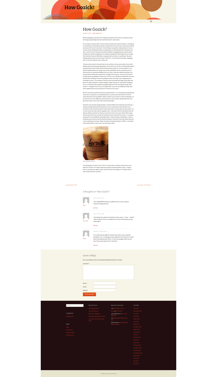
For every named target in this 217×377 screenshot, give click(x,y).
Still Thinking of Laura (94, 308)
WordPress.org (70, 335)
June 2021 (136, 321)
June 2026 (136, 308)
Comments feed (70, 332)
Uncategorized (98, 33)
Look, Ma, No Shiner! (145, 185)
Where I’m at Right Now (94, 313)
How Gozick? (119, 311)
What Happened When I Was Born (97, 316)
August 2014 (137, 355)
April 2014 (136, 363)
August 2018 (137, 329)
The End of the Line (93, 311)
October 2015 (137, 337)
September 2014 (138, 353)
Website (85, 290)
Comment (86, 263)
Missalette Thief (70, 185)
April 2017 (136, 334)
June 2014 (136, 358)
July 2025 (136, 313)
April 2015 (136, 340)
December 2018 (137, 327)
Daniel (84, 238)
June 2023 (136, 316)
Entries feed (69, 330)
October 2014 (137, 350)
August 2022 (137, 319)
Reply (96, 208)
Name (85, 283)
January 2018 (137, 332)
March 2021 (136, 324)
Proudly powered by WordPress (108, 373)
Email (85, 287)
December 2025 (137, 311)
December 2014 (137, 348)
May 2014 (136, 361)
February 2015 (137, 345)
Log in (67, 327)
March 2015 (136, 342)
